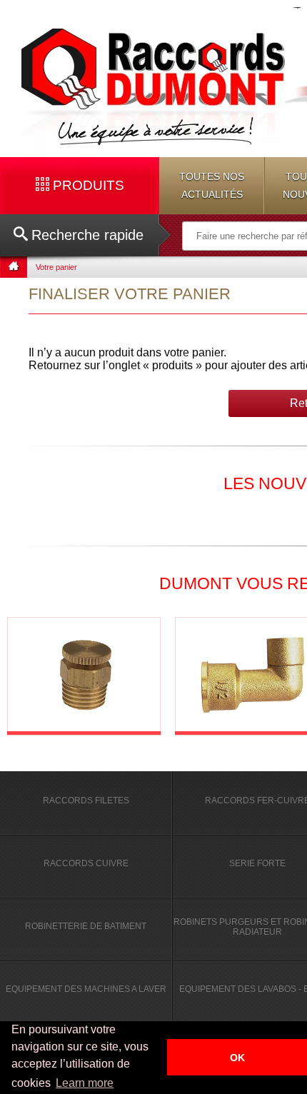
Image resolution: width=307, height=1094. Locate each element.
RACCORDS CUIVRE (86, 863)
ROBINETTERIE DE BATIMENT (85, 926)
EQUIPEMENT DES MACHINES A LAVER (86, 989)
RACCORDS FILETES (86, 801)
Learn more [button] (85, 1083)
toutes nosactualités (211, 185)
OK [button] (237, 1057)
